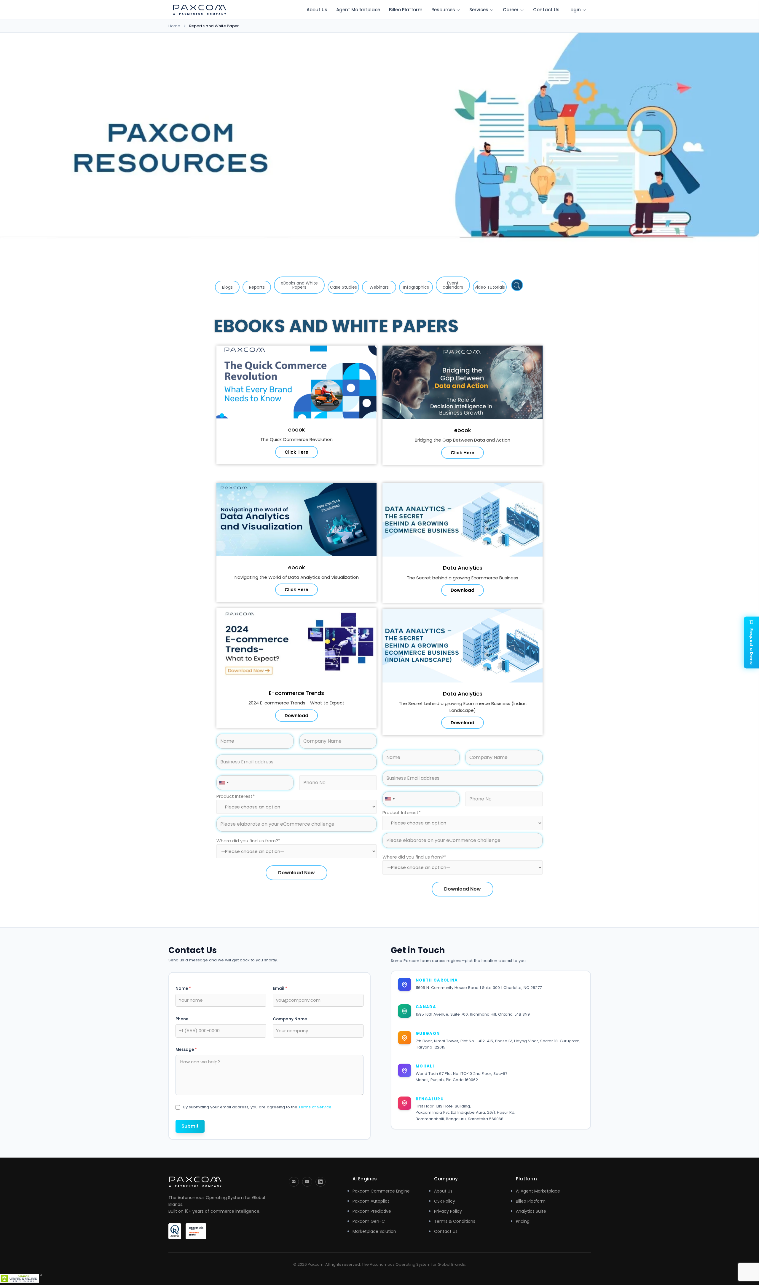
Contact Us (546, 10)
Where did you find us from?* (248, 841)
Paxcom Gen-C (369, 1221)
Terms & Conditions (454, 1221)
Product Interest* (235, 796)
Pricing (523, 1221)
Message (186, 1049)
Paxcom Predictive (372, 1211)
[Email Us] (294, 1182)
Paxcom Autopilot (371, 1201)
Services (478, 10)
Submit (190, 1126)
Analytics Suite (531, 1211)
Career (511, 10)
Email (280, 988)
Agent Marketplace (358, 10)
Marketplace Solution (374, 1231)
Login (574, 10)
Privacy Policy (448, 1211)
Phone (182, 1019)
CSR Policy (444, 1201)
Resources (443, 10)
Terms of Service (315, 1107)
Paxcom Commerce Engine (381, 1191)
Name (183, 988)
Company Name (290, 1019)
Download (296, 715)
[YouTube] (307, 1182)
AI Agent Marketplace (538, 1191)
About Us (317, 10)
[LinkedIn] (320, 1182)
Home (174, 26)
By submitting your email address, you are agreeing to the (257, 1107)
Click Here (296, 452)
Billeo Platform (405, 10)
